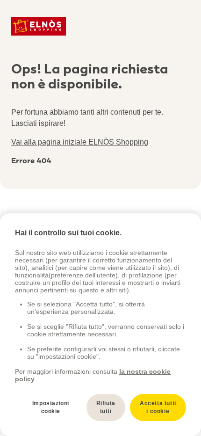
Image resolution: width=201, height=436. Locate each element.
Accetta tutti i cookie (158, 407)
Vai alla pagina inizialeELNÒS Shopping (79, 142)
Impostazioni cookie (50, 407)
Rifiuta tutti (105, 407)
